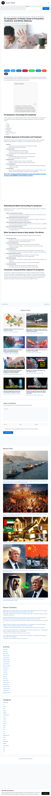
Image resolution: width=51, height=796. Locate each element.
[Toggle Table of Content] (34, 104)
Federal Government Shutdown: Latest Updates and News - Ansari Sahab (18, 624)
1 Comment (5, 331)
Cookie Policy (36, 794)
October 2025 (6, 663)
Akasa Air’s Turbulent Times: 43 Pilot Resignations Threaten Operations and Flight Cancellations (36, 330)
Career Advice (6, 714)
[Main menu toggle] (48, 3)
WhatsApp (31, 70)
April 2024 (5, 678)
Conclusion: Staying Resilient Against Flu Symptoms (26, 111)
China (4, 717)
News (35, 333)
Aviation (4, 710)
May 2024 (5, 676)
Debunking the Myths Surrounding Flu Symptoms (25, 108)
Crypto (4, 721)
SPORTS (5, 743)
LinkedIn (19, 70)
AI (3, 704)
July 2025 (5, 670)
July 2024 (5, 672)
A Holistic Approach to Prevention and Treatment (25, 107)
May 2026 (5, 649)
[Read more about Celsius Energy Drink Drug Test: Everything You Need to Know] (14, 383)
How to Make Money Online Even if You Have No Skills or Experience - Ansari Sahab (21, 635)
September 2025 (6, 666)
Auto (4, 708)
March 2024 (5, 680)
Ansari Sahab (10, 3)
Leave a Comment (8, 23)
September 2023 (6, 692)
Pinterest (25, 70)
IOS (4, 729)
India (4, 727)
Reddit (44, 70)
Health (10, 331)
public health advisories (18, 255)
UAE (4, 749)
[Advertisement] (25, 59)
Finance (10, 374)
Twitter (13, 70)
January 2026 (6, 657)
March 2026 (5, 653)
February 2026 (6, 655)
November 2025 (6, 661)
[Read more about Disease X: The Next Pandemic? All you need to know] (37, 362)
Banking (4, 712)
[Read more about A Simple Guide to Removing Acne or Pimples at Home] (14, 320)
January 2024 (6, 684)
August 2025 (6, 668)
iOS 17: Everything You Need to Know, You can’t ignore (14, 631)
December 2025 (6, 659)
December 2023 (6, 686)
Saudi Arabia (5, 741)
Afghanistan (5, 702)
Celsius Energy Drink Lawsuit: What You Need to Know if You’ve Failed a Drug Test (36, 392)
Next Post (47, 304)
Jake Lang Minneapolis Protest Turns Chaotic (12, 617)
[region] (25, 792)
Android (4, 706)
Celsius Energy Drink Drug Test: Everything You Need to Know (12, 391)
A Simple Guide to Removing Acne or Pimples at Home (13, 329)
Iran (4, 731)
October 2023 (6, 690)
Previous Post (4, 304)
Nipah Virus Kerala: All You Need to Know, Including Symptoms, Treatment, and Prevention (13, 351)
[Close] (49, 789)
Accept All (45, 793)
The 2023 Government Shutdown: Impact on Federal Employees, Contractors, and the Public (12, 371)
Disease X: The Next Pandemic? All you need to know (35, 371)
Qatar (4, 739)
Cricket (4, 719)
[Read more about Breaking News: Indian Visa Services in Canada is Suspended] (37, 342)
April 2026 (5, 651)
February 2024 (6, 682)
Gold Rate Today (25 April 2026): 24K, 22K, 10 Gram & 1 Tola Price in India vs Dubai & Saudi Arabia (23, 542)
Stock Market (6, 745)
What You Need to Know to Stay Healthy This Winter (26, 110)
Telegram (38, 70)
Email (6, 73)
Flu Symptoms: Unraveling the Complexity (23, 105)
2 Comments (5, 353)
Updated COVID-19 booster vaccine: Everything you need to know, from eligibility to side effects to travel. (25, 174)
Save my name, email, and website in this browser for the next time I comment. (21, 428)
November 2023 (6, 688)
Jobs (4, 733)
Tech (4, 747)
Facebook (7, 70)
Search (27, 6)
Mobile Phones (6, 735)
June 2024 (5, 674)
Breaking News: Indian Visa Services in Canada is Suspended (36, 350)
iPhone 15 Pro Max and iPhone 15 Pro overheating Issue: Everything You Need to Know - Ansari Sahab (24, 630)
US (3, 751)
